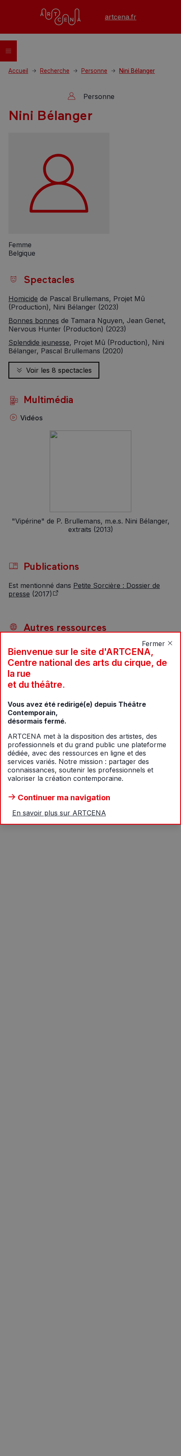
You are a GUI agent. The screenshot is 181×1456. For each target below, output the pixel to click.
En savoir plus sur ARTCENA (59, 813)
